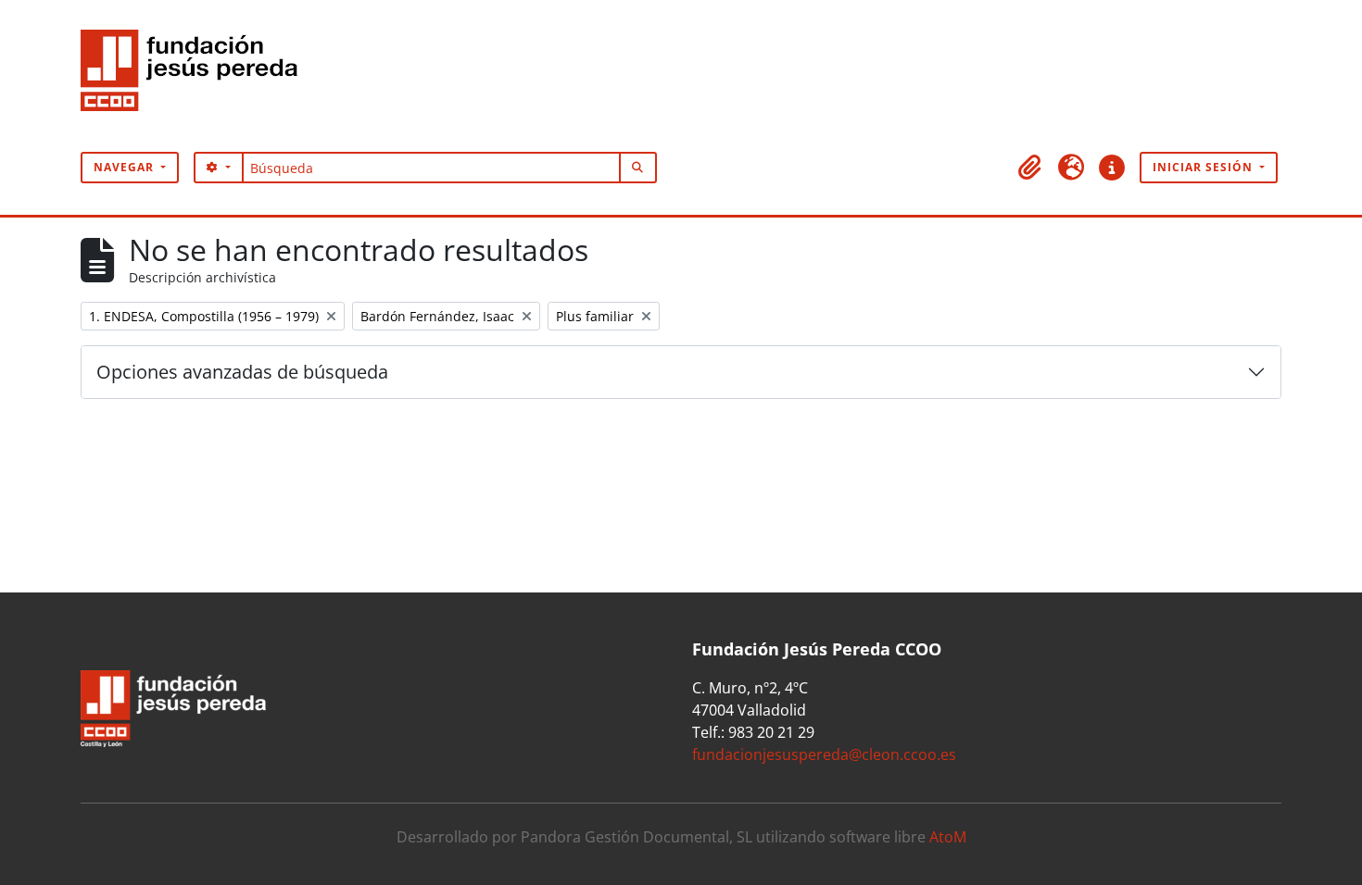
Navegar (126, 167)
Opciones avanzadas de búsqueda (242, 371)
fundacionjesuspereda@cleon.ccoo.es (824, 754)
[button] (1030, 167)
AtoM (947, 837)
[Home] (196, 76)
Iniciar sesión (1204, 167)
